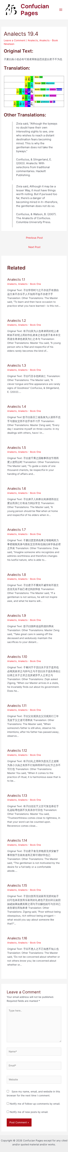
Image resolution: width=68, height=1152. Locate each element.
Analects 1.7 (16, 529)
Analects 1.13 (17, 795)
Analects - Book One (29, 284)
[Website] (34, 1080)
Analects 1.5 (16, 447)
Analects (33, 40)
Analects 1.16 (17, 938)
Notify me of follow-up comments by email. (35, 1103)
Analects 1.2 (16, 320)
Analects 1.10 (17, 657)
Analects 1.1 (16, 279)
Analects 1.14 (17, 840)
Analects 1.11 (16, 706)
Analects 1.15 (17, 885)
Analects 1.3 (16, 365)
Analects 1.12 (17, 750)
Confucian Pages (35, 10)
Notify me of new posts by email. (29, 1112)
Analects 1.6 (16, 488)
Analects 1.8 (16, 575)
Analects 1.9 (16, 615)
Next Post (34, 247)
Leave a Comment (14, 40)
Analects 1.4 (16, 406)
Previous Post (34, 237)
